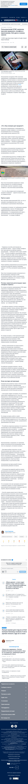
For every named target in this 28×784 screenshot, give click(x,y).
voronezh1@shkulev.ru (20, 741)
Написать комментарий (10, 47)
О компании (4, 701)
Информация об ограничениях (14, 754)
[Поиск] (20, 20)
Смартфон (22, 536)
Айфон (16, 536)
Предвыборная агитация (8, 711)
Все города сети (5, 717)
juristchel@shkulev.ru (14, 743)
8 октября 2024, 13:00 (5, 42)
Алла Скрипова (9, 531)
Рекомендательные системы (14, 758)
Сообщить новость (6, 687)
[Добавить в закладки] (22, 47)
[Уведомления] (23, 20)
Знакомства (12, 17)
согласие (13, 5)
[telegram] (12, 726)
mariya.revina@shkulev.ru (9, 749)
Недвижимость (4, 17)
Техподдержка (5, 707)
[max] (15, 726)
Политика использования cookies (14, 756)
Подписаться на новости (7, 684)
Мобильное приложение (7, 536)
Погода (18, 17)
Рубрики (3, 690)
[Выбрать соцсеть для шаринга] (25, 47)
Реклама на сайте (6, 694)
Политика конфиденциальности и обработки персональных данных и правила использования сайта (14, 761)
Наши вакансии (5, 704)
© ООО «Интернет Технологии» (14, 775)
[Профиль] (26, 20)
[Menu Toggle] (1, 20)
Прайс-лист (4, 697)
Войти (6, 572)
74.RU (19, 84)
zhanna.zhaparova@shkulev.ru (9, 747)
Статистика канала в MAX (8, 714)
